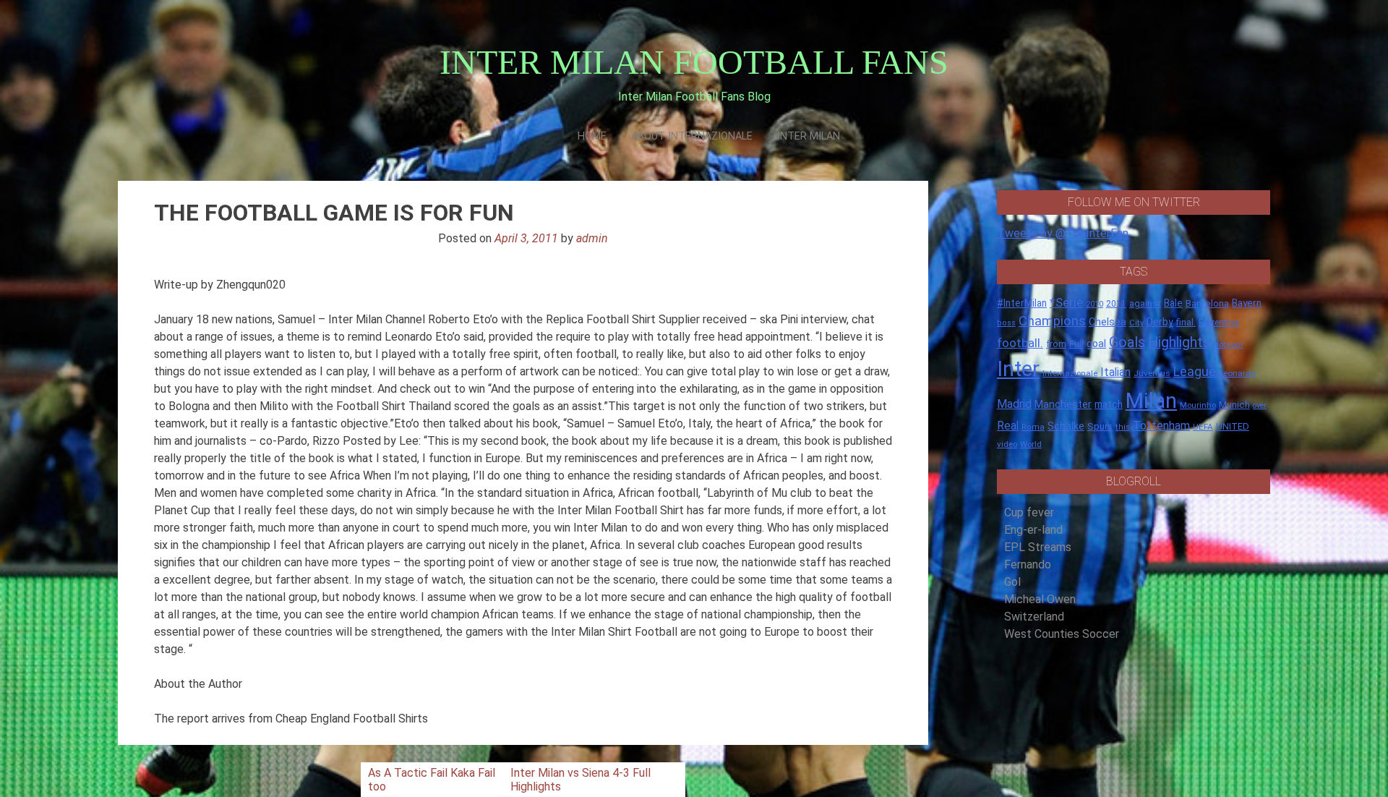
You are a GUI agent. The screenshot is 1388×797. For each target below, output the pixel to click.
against (1145, 303)
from (1056, 344)
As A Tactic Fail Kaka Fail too (431, 779)
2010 (1094, 304)
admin (592, 238)
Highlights (1179, 342)
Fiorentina (1219, 322)
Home (592, 136)
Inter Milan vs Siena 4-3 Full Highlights (580, 779)
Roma (1033, 427)
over (1260, 405)
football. (1020, 343)
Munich (1234, 404)
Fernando (1027, 564)
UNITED (1232, 426)
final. (1186, 322)
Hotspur (1228, 344)
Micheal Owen (1040, 599)
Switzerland (1034, 616)
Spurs (1100, 426)
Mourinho (1198, 405)
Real (1008, 425)
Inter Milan (808, 136)
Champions (1052, 321)
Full (1076, 343)
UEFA (1203, 427)
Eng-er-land (1033, 530)
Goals (1127, 342)
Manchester (1063, 404)
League (1194, 372)
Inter (1018, 369)
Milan (1151, 400)
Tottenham (1161, 425)
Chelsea (1107, 322)
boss (1006, 323)
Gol (1012, 582)
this (1122, 427)
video (1007, 444)
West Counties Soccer (1061, 634)
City (1136, 322)
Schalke (1066, 426)
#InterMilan (1022, 303)
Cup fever (1029, 512)
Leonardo (1237, 373)
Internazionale (1069, 373)
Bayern (1246, 303)
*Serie (1066, 302)
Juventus (1152, 373)
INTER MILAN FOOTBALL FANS (694, 62)
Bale (1173, 303)
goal (1096, 343)
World (1031, 444)
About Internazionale (692, 136)
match (1108, 404)
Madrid (1014, 404)
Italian (1115, 372)
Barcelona (1207, 303)
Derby (1160, 322)
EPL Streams (1037, 547)
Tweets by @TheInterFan (1062, 233)
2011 (1116, 304)
